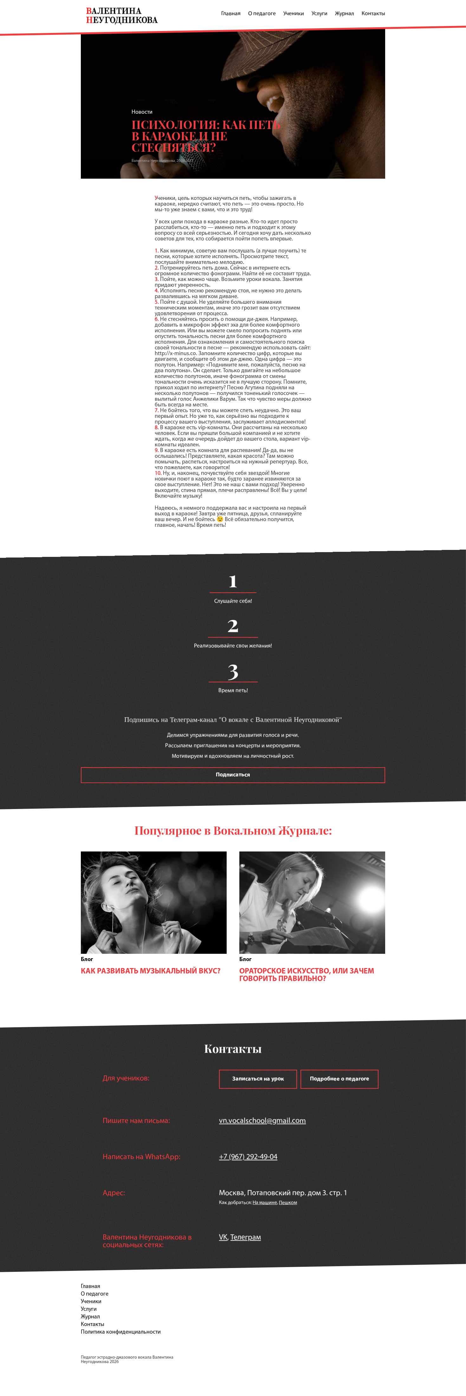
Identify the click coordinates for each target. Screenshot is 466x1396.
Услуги (319, 14)
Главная (231, 14)
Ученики (293, 14)
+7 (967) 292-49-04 (248, 1157)
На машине (265, 1202)
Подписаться (233, 775)
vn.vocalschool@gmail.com (262, 1121)
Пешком (288, 1202)
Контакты (373, 14)
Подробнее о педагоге (339, 1079)
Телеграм (245, 1237)
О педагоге (262, 14)
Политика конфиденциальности (121, 1332)
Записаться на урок (258, 1079)
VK (223, 1237)
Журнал (344, 14)
